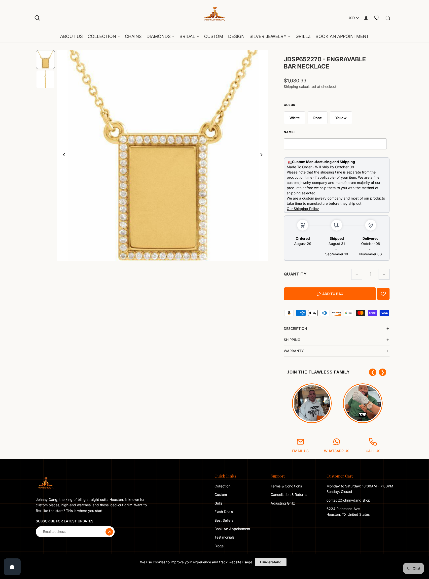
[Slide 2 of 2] (45, 79)
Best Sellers (223, 520)
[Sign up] (109, 532)
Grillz (218, 503)
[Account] (365, 17)
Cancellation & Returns (289, 495)
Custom (220, 495)
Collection (222, 486)
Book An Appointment (232, 529)
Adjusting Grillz (283, 503)
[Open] (12, 566)
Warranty (294, 351)
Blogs (218, 546)
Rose (317, 118)
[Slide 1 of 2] (45, 59)
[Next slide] (262, 155)
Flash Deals (223, 512)
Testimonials (224, 537)
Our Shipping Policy (303, 208)
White (294, 118)
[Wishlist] (376, 17)
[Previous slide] (62, 155)
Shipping (292, 340)
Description (295, 328)
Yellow (341, 118)
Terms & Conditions (286, 486)
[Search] (37, 17)
